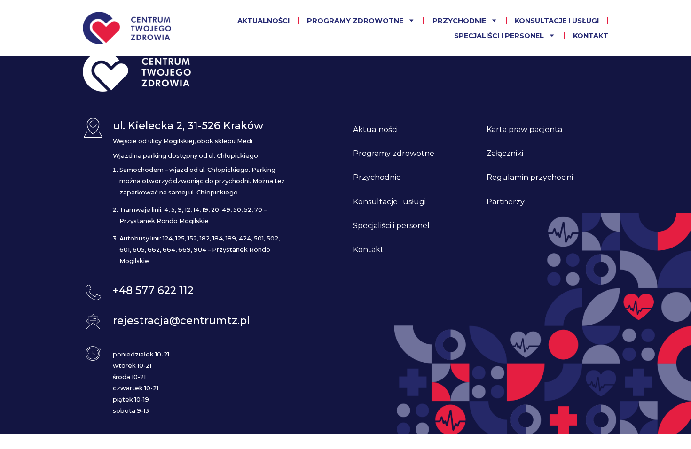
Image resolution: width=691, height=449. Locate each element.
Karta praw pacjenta (524, 129)
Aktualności (263, 20)
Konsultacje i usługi (557, 20)
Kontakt (590, 35)
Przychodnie (459, 20)
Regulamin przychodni (530, 177)
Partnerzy (506, 201)
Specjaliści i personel (499, 35)
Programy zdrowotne (355, 20)
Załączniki (505, 153)
